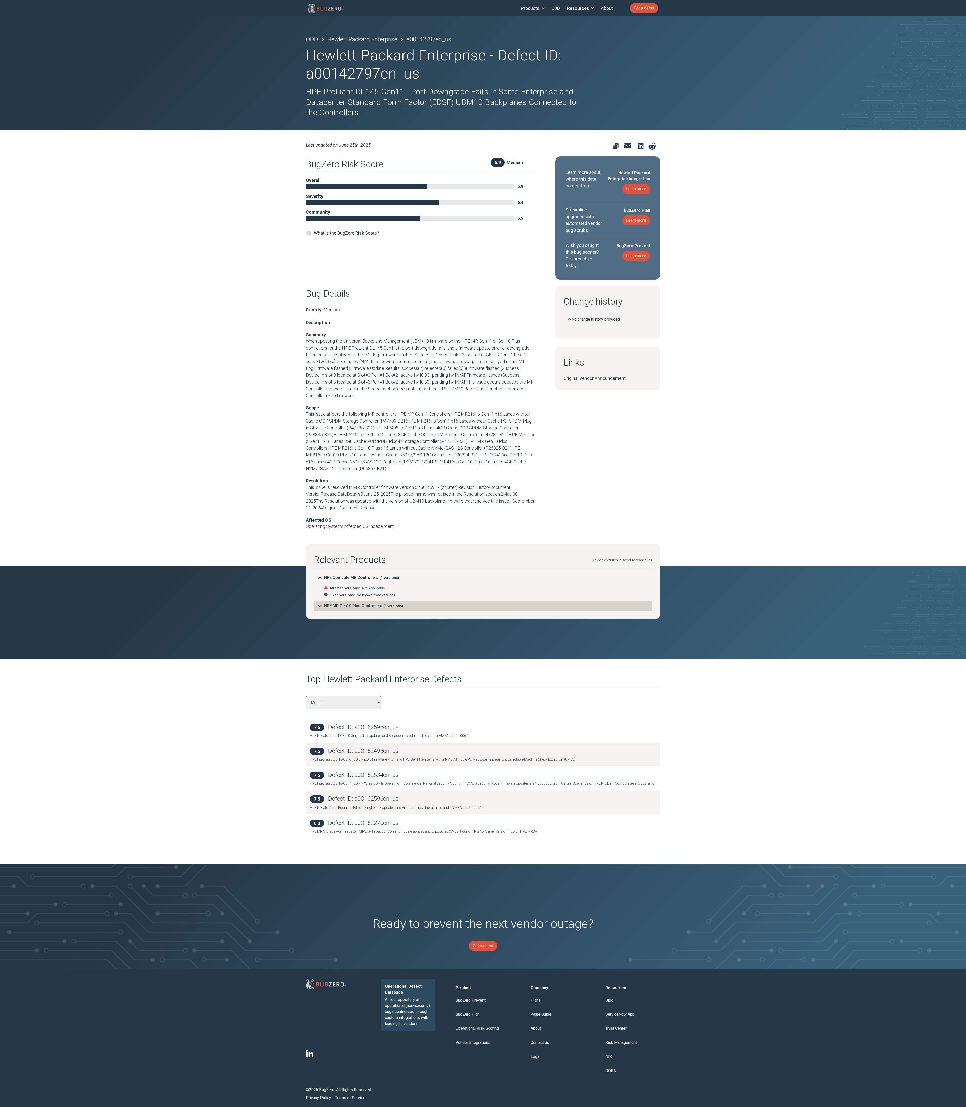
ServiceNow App (620, 1014)
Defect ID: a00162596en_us (363, 798)
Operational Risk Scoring (477, 1028)
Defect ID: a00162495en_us (363, 750)
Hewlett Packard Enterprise (362, 39)
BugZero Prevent (471, 1000)
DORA (610, 1070)
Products (530, 8)
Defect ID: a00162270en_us (363, 822)
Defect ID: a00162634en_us (363, 774)
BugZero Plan (467, 1014)
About (607, 8)
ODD (555, 8)
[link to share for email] (628, 146)
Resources (578, 8)
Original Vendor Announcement (595, 378)
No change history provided (596, 319)
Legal (535, 1056)
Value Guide (541, 1014)
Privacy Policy (318, 1097)
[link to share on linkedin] (642, 147)
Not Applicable (373, 588)
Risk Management (621, 1042)
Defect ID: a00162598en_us (363, 727)
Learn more (636, 188)
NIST (609, 1056)
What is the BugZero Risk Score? (346, 233)
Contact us (540, 1042)
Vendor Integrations (473, 1042)
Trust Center (616, 1028)
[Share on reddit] (652, 146)
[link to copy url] (616, 146)
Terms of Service (350, 1097)
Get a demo (644, 8)
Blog (609, 1000)
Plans (536, 1000)
